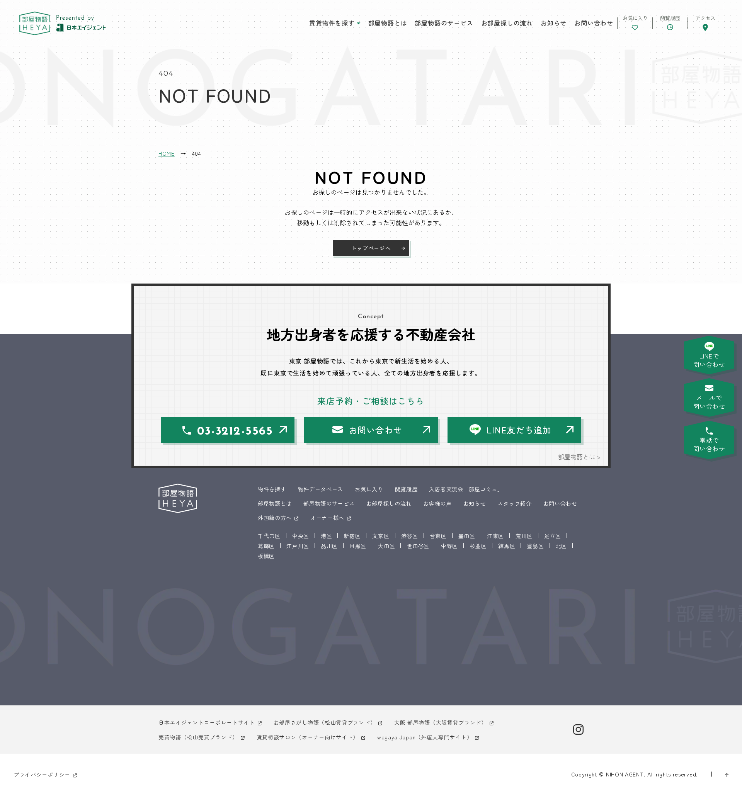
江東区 (495, 535)
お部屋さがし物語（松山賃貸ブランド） (325, 722)
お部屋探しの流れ (507, 22)
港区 (326, 535)
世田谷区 (418, 546)
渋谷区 (409, 535)
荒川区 (524, 535)
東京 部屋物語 (34, 23)
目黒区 (357, 546)
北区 (561, 546)
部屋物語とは (387, 22)
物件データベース (321, 489)
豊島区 (535, 546)
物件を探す (272, 489)
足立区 (552, 535)
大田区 (386, 546)
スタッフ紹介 (514, 503)
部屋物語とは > (579, 456)
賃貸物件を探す (332, 22)
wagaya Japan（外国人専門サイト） (424, 737)
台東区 (438, 535)
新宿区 (352, 535)
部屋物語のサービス (444, 22)
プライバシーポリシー (42, 774)
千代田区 (269, 535)
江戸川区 (297, 546)
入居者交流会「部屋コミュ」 (466, 489)
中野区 (449, 546)
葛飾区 (266, 546)
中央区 (300, 535)
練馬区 (506, 546)
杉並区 (478, 546)
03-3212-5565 (235, 432)
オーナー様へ (327, 518)
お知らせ (554, 22)
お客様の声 (437, 503)
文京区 (380, 535)
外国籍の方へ (275, 518)
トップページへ (371, 248)
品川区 (329, 546)
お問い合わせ (593, 22)
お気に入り (369, 489)
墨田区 (466, 535)
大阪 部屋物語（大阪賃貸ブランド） (440, 722)
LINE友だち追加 (519, 429)
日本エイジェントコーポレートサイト (206, 722)
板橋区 (266, 556)
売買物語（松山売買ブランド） (198, 737)
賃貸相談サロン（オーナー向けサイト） (308, 737)
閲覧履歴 (406, 489)
